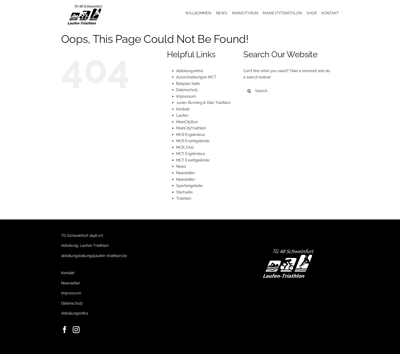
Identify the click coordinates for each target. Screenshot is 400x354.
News (181, 166)
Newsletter (185, 173)
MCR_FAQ (185, 147)
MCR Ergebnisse (190, 134)
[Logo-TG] (85, 5)
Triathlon (183, 198)
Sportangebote (189, 185)
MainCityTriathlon (191, 128)
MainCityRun (187, 122)
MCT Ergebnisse (190, 153)
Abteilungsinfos (189, 71)
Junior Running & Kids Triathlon (203, 102)
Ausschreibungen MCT (196, 77)
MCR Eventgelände (193, 141)
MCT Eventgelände (193, 160)
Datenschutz (187, 90)
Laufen (182, 115)
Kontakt (183, 109)
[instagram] (76, 329)
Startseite (184, 192)
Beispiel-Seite (188, 83)
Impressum (186, 96)
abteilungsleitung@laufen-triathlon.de (94, 256)
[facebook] (64, 329)
